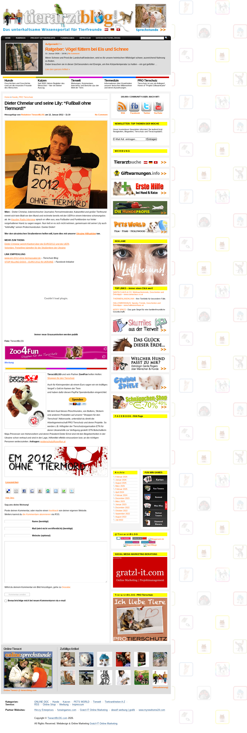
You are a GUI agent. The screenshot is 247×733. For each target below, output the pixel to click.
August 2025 (120, 483)
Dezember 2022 (122, 507)
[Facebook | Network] (134, 111)
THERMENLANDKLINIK (123, 299)
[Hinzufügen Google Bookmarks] (33, 494)
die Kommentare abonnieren (37, 514)
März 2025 (120, 486)
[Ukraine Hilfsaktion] (56, 461)
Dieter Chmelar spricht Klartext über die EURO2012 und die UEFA (37, 244)
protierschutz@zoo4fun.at (52, 441)
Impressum (85, 38)
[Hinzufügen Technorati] (65, 494)
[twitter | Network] (146, 111)
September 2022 (122, 514)
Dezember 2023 (122, 498)
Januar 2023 (120, 504)
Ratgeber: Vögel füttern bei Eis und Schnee (86, 49)
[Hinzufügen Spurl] (57, 494)
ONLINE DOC (41, 701)
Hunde (15, 97)
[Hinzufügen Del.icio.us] (9, 494)
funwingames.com (66, 710)
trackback (53, 510)
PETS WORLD (81, 701)
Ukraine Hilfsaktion (86, 233)
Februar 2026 (121, 477)
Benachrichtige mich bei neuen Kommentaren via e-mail (36, 600)
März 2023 (120, 501)
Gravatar (66, 587)
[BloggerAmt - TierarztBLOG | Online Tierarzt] (156, 539)
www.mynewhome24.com (152, 710)
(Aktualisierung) (160, 687)
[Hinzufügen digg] (17, 494)
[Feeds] (122, 111)
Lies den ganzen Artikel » (57, 69)
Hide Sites (9, 498)
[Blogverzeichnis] (132, 545)
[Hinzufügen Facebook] (25, 494)
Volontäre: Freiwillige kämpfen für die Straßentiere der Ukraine (35, 248)
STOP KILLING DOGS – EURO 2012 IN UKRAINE (29, 262)
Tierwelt (97, 701)
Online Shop (49, 704)
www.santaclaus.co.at (133, 294)
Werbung (64, 704)
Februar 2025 (121, 489)
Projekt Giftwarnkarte (43, 38)
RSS (36, 704)
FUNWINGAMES (67, 38)
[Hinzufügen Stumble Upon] (49, 494)
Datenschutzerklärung (108, 38)
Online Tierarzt (12, 648)
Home (8, 38)
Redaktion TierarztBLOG (33, 115)
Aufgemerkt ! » (53, 44)
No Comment (73, 54)
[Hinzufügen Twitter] (72, 494)
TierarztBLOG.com (57, 718)
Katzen (66, 701)
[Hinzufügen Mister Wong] (41, 494)
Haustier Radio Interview (23, 219)
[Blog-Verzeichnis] (123, 539)
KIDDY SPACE (119, 309)
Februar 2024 (121, 495)
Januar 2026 (120, 480)
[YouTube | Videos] (158, 111)
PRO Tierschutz (26, 97)
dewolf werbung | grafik (123, 710)
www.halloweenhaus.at (134, 305)
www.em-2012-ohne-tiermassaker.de (23, 258)
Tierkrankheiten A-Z (115, 701)
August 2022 (120, 517)
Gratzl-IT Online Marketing (94, 710)
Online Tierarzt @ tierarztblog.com (20, 690)
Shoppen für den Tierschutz (60, 378)
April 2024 (119, 492)
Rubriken (20, 38)
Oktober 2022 (121, 510)
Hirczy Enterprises (44, 710)
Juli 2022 (119, 520)
